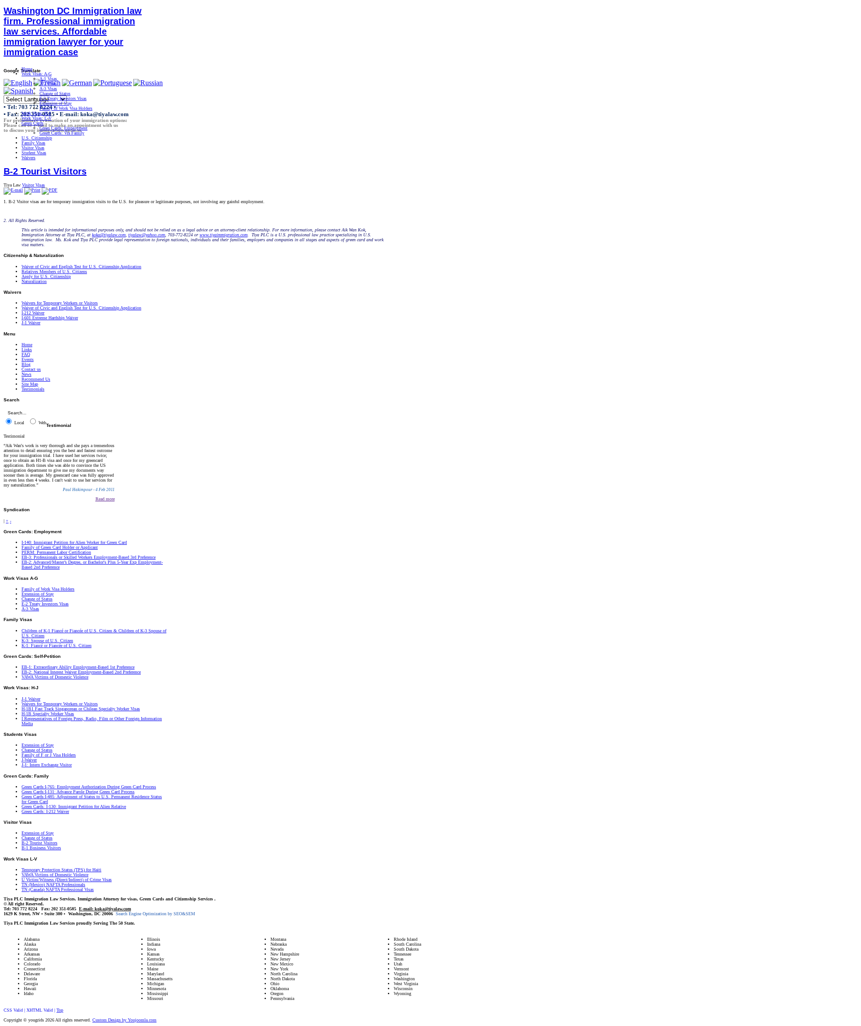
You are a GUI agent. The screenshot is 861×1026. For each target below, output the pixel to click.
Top (60, 1010)
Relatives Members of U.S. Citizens (54, 271)
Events (28, 359)
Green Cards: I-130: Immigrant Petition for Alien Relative (74, 806)
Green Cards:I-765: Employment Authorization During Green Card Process (89, 786)
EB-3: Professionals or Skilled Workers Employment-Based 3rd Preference (89, 557)
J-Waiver (29, 759)
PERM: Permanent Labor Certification (56, 552)
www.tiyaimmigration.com (224, 234)
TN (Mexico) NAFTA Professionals (53, 884)
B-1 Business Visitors (41, 847)
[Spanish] (18, 91)
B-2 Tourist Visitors (45, 171)
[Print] (32, 189)
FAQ (26, 354)
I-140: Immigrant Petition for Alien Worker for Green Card (74, 542)
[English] (18, 82)
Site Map (30, 384)
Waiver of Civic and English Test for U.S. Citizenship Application (81, 266)
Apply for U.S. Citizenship (46, 276)
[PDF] (49, 189)
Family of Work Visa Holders (48, 589)
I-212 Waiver (33, 312)
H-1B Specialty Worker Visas (48, 713)
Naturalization (34, 281)
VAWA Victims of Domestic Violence (55, 676)
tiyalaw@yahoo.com (146, 234)
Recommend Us (36, 379)
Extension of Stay (38, 593)
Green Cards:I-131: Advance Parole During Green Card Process (78, 791)
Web (41, 422)
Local (18, 422)
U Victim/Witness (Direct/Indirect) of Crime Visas (67, 879)
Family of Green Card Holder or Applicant (60, 547)
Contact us (31, 369)
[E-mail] (13, 189)
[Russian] (148, 82)
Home (27, 344)
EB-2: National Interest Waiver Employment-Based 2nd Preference (81, 672)
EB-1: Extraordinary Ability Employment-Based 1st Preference (78, 667)
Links (27, 349)
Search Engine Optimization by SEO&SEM (155, 913)
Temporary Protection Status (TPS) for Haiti (61, 869)
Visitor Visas (33, 185)
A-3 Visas (30, 608)
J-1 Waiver (31, 322)
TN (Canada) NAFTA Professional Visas (58, 889)
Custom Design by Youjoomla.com (124, 1019)
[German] (77, 82)
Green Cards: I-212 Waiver (45, 811)
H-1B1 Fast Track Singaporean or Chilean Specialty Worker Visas (81, 708)
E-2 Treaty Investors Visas (45, 603)
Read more (105, 498)
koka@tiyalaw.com (109, 234)
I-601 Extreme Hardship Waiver (50, 317)
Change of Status (37, 598)
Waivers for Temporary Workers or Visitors (60, 302)
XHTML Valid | (41, 1010)
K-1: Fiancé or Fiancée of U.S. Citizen (56, 645)
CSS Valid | (15, 1010)
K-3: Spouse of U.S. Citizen (47, 640)
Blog (26, 364)
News (26, 374)
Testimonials (33, 389)
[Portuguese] (112, 82)
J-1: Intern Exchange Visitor (47, 764)
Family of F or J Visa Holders (49, 754)
